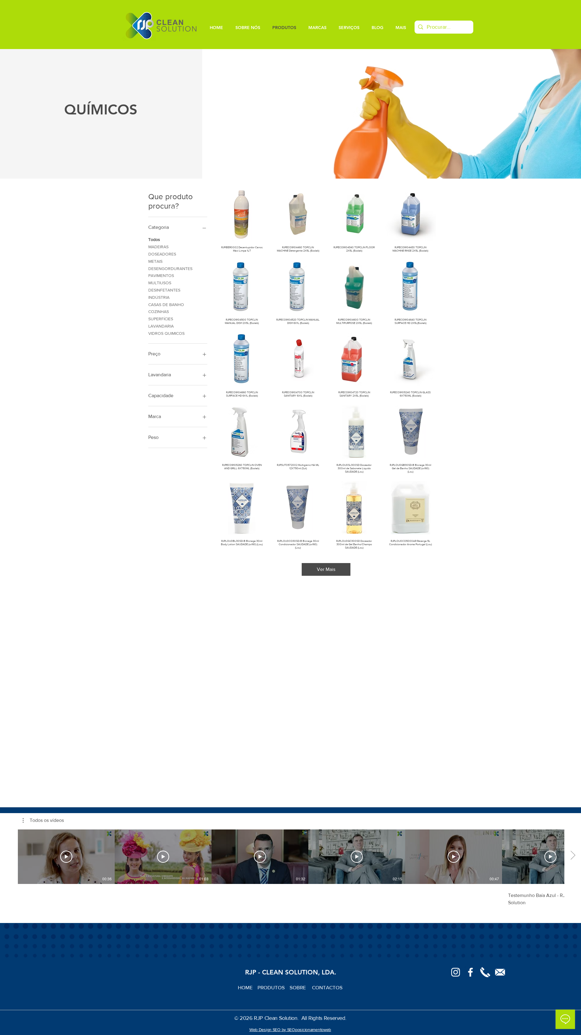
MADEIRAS (158, 246)
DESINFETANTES (164, 290)
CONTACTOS (327, 987)
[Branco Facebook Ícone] (470, 972)
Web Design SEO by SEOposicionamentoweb (290, 1029)
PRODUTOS (274, 987)
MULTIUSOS (159, 282)
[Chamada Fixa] (485, 972)
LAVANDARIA (161, 326)
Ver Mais (326, 569)
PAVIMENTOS (161, 275)
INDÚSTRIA (158, 297)
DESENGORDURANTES (170, 268)
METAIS (155, 261)
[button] (43, 820)
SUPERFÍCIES (160, 318)
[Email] (500, 972)
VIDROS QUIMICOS (166, 333)
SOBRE (298, 987)
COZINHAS (158, 311)
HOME (248, 987)
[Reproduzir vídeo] (66, 857)
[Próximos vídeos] (572, 855)
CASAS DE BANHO (166, 304)
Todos (154, 239)
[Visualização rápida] (241, 214)
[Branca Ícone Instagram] (455, 972)
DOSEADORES (162, 254)
